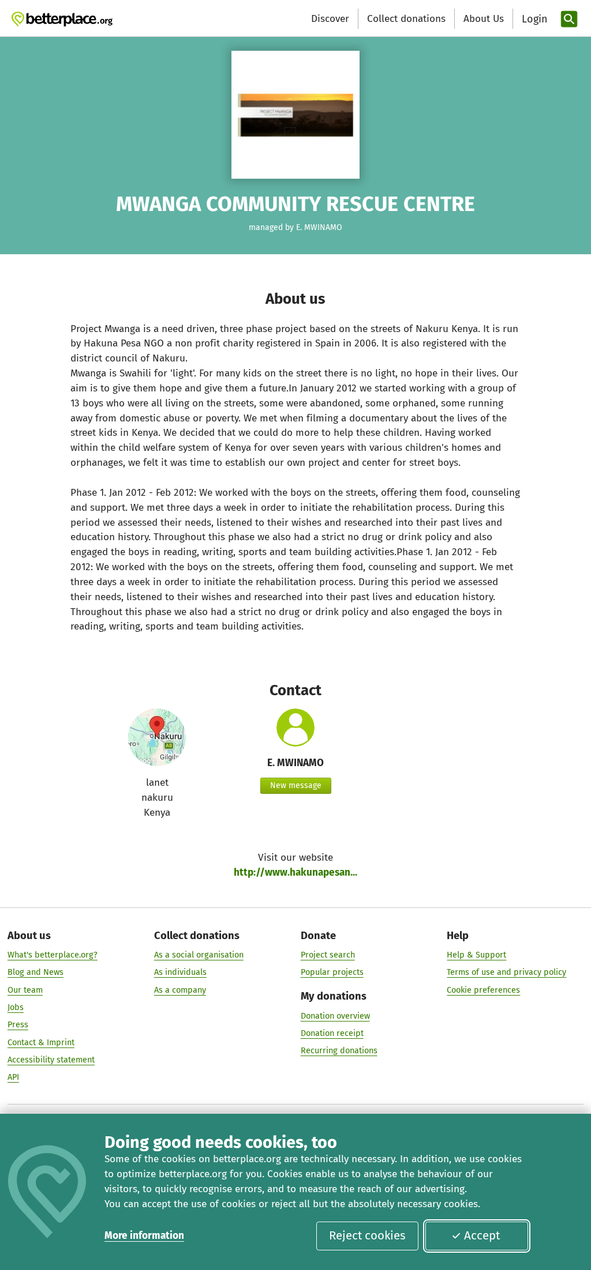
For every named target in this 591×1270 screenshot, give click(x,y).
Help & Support (476, 954)
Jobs (16, 1007)
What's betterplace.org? (53, 954)
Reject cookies (367, 1235)
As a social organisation (199, 954)
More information (144, 1236)
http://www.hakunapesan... (295, 872)
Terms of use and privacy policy (506, 972)
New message (295, 785)
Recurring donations (339, 1050)
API (13, 1077)
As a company (180, 990)
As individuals (180, 972)
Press (18, 1024)
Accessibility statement (51, 1059)
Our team (25, 990)
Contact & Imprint (41, 1042)
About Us (483, 19)
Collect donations (406, 19)
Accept (482, 1235)
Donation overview (335, 1016)
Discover (330, 19)
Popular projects (332, 972)
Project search (328, 954)
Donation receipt (332, 1033)
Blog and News (35, 972)
